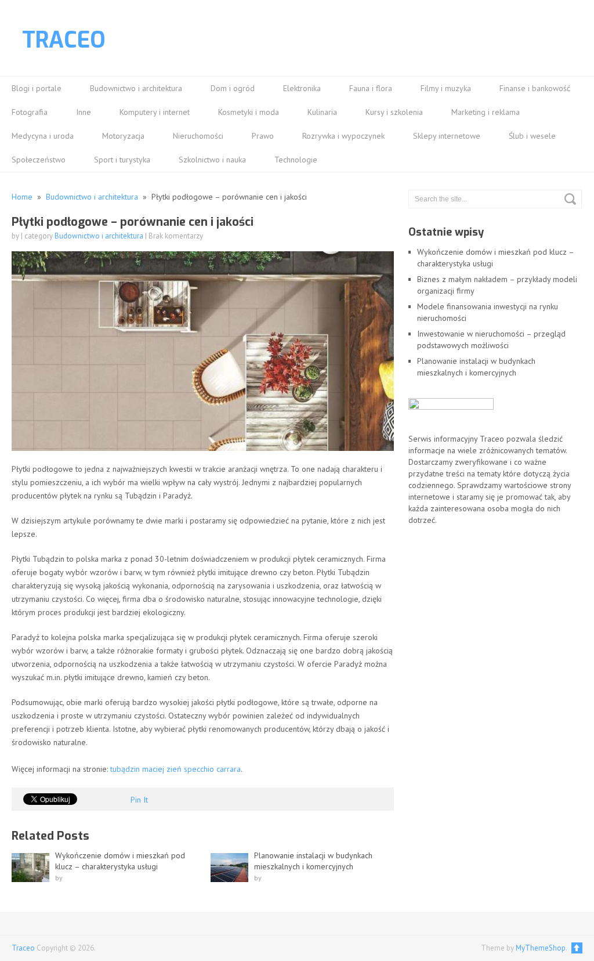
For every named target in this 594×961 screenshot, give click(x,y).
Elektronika (302, 88)
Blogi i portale (36, 88)
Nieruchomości (198, 136)
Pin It (139, 799)
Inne (83, 112)
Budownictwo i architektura (136, 88)
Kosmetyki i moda (248, 112)
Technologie (295, 159)
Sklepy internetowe (446, 136)
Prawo (263, 136)
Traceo (64, 40)
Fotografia (30, 112)
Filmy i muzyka (446, 88)
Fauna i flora (370, 88)
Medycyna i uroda (43, 136)
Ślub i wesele (532, 136)
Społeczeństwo (39, 159)
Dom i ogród (233, 88)
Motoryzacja (123, 136)
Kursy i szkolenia (394, 112)
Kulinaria (322, 112)
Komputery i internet (154, 112)
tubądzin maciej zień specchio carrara (175, 769)
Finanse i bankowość (534, 88)
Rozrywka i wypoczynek (343, 136)
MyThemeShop (541, 948)
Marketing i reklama (485, 112)
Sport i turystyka (122, 159)
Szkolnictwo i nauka (212, 159)
